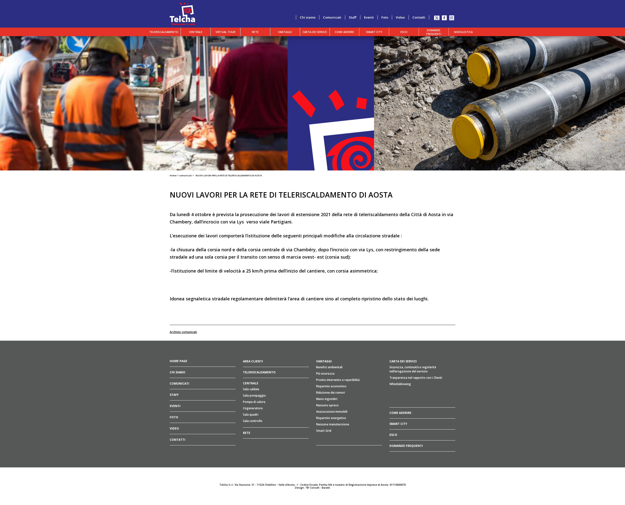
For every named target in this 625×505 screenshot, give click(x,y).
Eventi (369, 17)
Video (400, 17)
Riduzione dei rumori (330, 392)
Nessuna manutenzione (332, 424)
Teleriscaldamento (163, 32)
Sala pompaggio (254, 395)
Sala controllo (252, 421)
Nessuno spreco (327, 405)
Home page (178, 361)
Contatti (418, 17)
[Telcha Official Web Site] (182, 13)
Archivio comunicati (183, 332)
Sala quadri (250, 414)
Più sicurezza (325, 373)
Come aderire (344, 32)
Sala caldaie (251, 389)
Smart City (374, 32)
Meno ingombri (326, 399)
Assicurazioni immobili (331, 412)
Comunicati (332, 17)
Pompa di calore (254, 402)
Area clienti (253, 361)
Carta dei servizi (314, 32)
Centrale (195, 32)
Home (173, 175)
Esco (403, 32)
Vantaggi (285, 32)
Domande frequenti (433, 32)
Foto (384, 17)
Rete (255, 32)
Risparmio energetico (331, 418)
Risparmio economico (331, 386)
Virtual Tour (225, 32)
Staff (352, 17)
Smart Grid (323, 431)
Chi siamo (307, 17)
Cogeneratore (253, 408)
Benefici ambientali (329, 367)
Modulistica (463, 32)
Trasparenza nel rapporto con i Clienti (415, 378)
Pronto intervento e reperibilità (338, 380)
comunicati (185, 175)
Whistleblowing (400, 384)
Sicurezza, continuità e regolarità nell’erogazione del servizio (412, 369)
